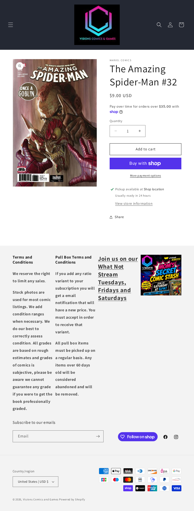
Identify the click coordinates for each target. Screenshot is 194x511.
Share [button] (119, 217)
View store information (134, 203)
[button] (10, 24)
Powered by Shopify (72, 499)
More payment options (145, 175)
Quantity (116, 121)
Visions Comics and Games (41, 499)
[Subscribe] (97, 436)
